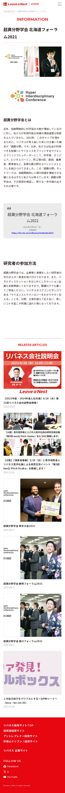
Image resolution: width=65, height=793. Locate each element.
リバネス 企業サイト (15, 750)
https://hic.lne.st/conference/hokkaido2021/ (32, 233)
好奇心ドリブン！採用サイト (20, 741)
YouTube (12, 777)
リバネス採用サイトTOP (18, 725)
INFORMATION (9, 11)
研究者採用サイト (14, 730)
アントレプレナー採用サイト (20, 736)
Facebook (12, 766)
